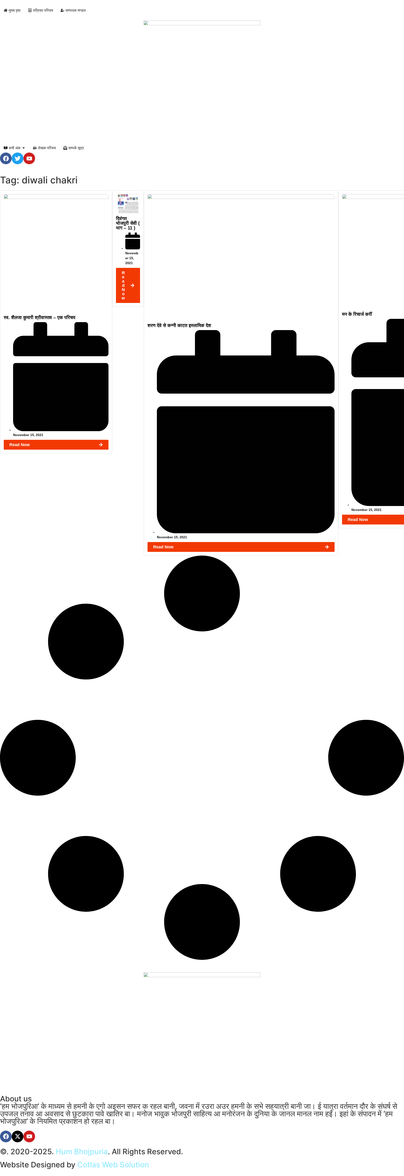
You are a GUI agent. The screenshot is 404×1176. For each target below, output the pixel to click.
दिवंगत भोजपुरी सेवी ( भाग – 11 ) (128, 223)
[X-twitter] (17, 1136)
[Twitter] (17, 158)
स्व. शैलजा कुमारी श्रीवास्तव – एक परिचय (39, 317)
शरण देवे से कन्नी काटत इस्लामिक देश (179, 325)
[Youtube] (29, 158)
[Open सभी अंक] (23, 148)
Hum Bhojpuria (82, 1151)
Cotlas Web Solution (113, 1164)
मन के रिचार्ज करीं (357, 314)
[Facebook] (6, 158)
